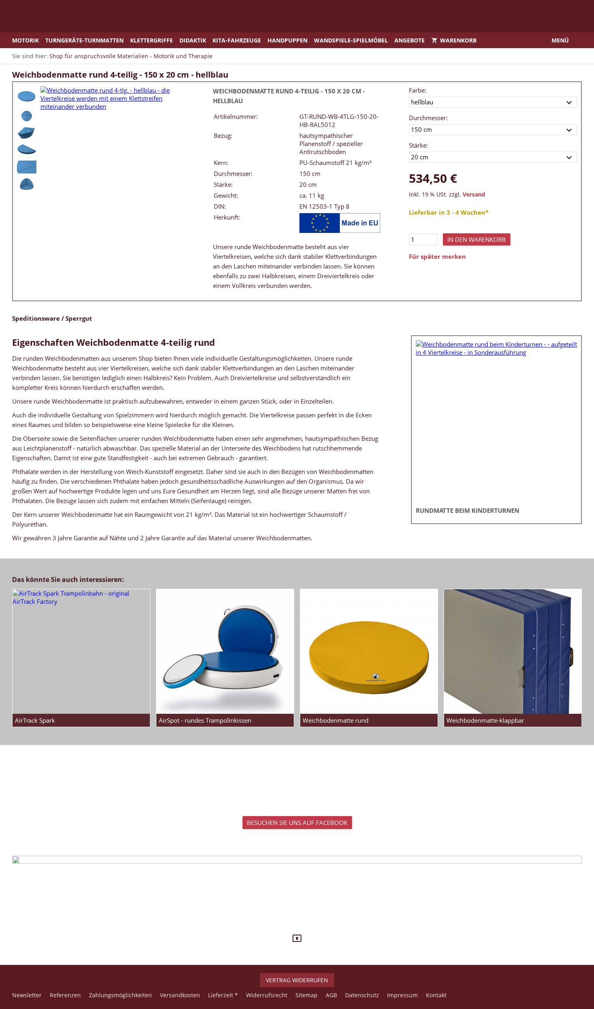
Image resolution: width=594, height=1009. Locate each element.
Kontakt (436, 995)
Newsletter (27, 995)
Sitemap (306, 995)
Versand (474, 194)
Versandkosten (180, 995)
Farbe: (417, 90)
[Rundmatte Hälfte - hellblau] (26, 150)
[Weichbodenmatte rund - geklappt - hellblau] (26, 184)
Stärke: (418, 145)
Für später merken (437, 256)
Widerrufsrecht (266, 995)
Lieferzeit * (223, 995)
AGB (331, 995)
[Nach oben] (297, 938)
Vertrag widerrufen (297, 980)
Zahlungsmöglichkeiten (120, 995)
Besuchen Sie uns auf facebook (297, 823)
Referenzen (65, 995)
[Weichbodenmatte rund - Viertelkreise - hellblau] (26, 133)
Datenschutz (362, 995)
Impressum (402, 995)
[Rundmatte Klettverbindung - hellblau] (26, 167)
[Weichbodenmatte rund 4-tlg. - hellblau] (26, 96)
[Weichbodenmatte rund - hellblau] (26, 116)
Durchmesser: (428, 118)
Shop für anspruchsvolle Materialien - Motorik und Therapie (131, 56)
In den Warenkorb (476, 239)
